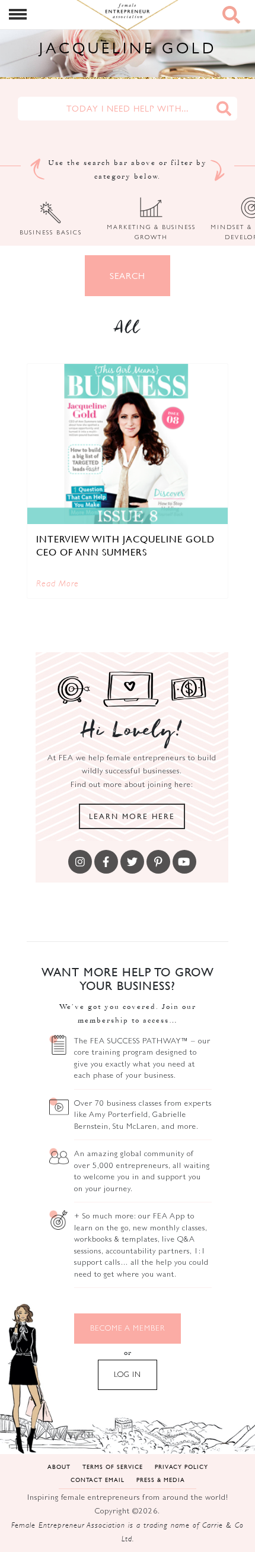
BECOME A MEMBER (127, 1328)
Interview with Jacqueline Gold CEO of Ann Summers (125, 545)
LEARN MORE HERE (132, 816)
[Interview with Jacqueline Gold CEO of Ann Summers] (127, 444)
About (59, 1466)
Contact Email (98, 1479)
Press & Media (160, 1479)
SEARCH (127, 276)
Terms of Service (112, 1466)
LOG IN (127, 1374)
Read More (57, 583)
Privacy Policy (181, 1466)
